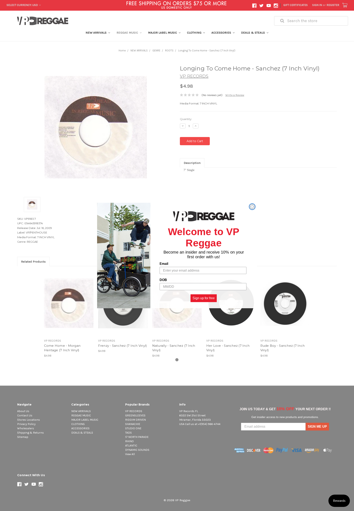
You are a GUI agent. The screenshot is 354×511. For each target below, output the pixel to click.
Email (164, 263)
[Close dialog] (252, 207)
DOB (163, 280)
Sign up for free (204, 298)
